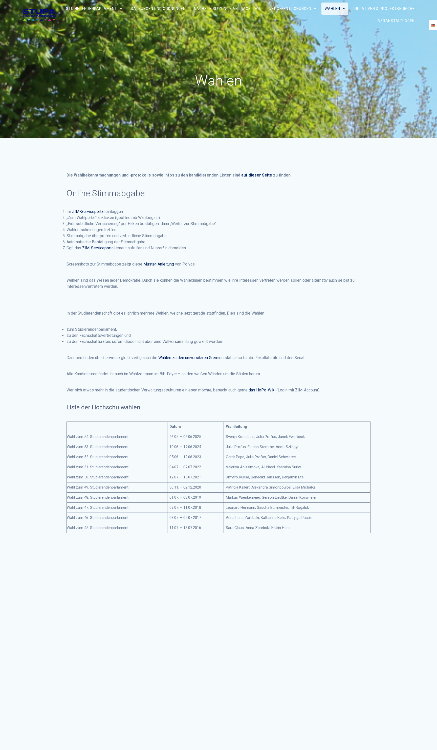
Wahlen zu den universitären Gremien (191, 357)
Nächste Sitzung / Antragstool (227, 9)
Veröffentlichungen (290, 9)
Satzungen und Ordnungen (157, 9)
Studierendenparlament (91, 9)
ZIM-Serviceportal (88, 211)
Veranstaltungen (396, 20)
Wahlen (332, 9)
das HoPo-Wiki (262, 390)
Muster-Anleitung (158, 264)
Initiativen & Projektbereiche (384, 9)
